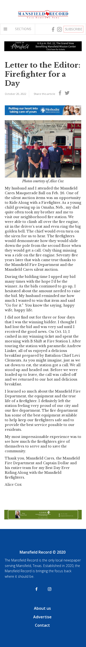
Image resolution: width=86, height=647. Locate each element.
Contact (42, 625)
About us (42, 608)
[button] (6, 29)
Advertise (42, 617)
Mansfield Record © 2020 (42, 552)
